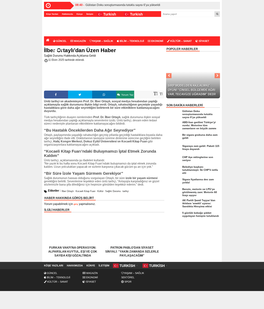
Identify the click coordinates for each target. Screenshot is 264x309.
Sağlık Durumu (113, 191)
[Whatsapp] (104, 95)
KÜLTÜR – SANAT (181, 41)
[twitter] (80, 95)
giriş (76, 204)
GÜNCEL (61, 41)
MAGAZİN (79, 41)
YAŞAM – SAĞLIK (102, 41)
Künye (80, 14)
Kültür (100, 191)
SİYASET (203, 41)
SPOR (59, 50)
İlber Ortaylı (68, 191)
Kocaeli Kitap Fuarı (86, 191)
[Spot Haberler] (64, 26)
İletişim (89, 14)
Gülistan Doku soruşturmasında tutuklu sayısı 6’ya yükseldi (122, 4)
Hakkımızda (67, 14)
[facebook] (56, 95)
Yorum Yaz (127, 94)
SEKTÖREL (128, 277)
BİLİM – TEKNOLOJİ (131, 41)
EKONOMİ (156, 41)
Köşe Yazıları (52, 14)
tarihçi (125, 191)
